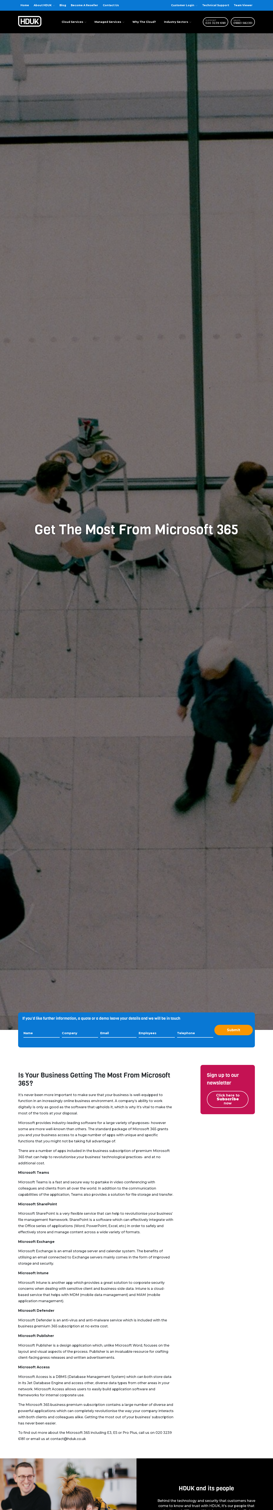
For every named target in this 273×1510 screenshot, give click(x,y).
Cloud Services (72, 21)
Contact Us (111, 5)
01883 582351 (242, 23)
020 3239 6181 (215, 23)
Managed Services (107, 21)
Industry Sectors (176, 21)
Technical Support (215, 5)
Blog (63, 5)
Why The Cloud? (144, 21)
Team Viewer (243, 5)
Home (24, 5)
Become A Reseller (84, 5)
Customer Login (182, 5)
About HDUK (43, 5)
